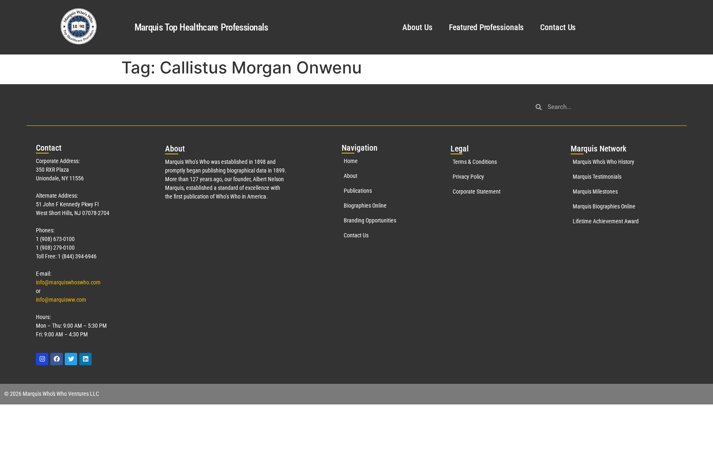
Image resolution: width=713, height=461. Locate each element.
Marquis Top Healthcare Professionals (201, 27)
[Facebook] (56, 359)
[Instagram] (42, 359)
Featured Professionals (486, 27)
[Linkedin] (85, 359)
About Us (417, 27)
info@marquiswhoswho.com (68, 282)
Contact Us (558, 27)
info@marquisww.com (61, 299)
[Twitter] (71, 359)
